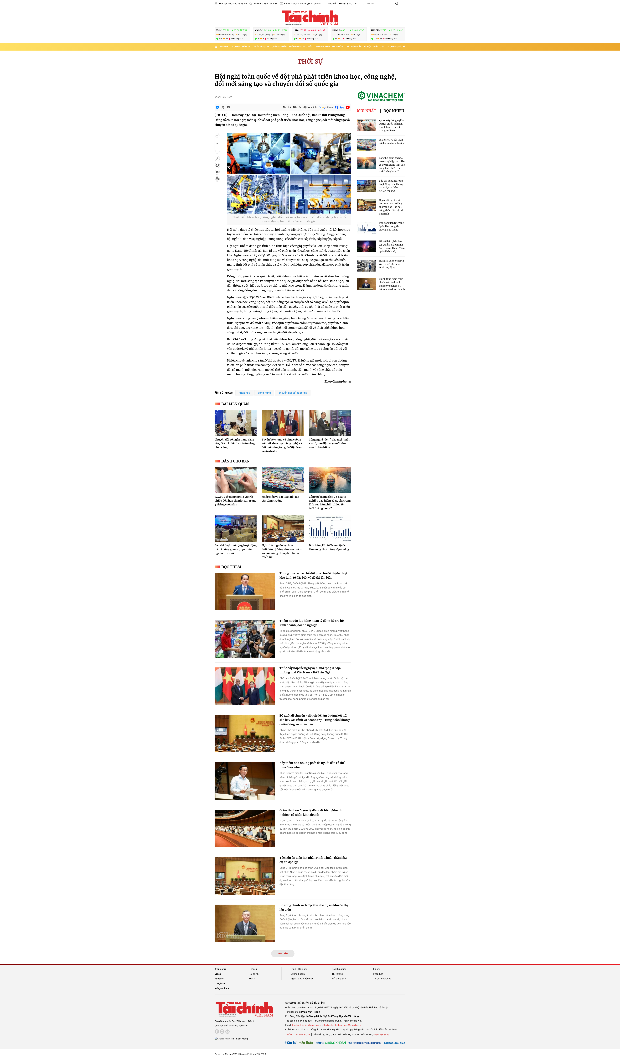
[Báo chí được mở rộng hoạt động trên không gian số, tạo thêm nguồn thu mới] (236, 528)
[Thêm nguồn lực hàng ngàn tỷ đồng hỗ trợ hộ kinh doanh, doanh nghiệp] (245, 639)
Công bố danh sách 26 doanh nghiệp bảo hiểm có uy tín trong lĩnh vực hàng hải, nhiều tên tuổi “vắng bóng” (392, 165)
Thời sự (224, 46)
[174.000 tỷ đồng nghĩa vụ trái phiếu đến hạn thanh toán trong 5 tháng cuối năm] (236, 480)
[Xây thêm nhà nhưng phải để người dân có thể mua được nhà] (245, 781)
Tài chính (235, 46)
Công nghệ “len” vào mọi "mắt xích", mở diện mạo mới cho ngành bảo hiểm (329, 443)
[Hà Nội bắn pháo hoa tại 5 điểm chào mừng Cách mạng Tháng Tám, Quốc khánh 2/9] (366, 246)
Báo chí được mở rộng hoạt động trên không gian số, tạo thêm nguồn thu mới (236, 549)
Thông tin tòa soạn (297, 1034)
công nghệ (264, 392)
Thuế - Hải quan (260, 46)
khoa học (244, 392)
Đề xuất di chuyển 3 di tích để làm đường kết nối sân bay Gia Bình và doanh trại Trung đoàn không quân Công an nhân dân (314, 720)
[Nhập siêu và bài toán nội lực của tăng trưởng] (283, 480)
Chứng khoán (279, 46)
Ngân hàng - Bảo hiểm (300, 46)
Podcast (219, 978)
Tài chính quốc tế (395, 46)
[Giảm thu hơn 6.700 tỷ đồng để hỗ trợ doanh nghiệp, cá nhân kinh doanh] (245, 828)
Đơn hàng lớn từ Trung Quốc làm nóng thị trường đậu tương (391, 226)
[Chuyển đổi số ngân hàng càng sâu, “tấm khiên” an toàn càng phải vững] (236, 423)
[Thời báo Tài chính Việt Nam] (310, 17)
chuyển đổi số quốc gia (293, 392)
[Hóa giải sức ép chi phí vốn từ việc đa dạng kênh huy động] (366, 266)
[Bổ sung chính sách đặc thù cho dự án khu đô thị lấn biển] (245, 923)
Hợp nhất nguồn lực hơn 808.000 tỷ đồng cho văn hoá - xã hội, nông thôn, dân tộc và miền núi (391, 207)
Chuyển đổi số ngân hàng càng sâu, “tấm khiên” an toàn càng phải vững (235, 443)
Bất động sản (354, 46)
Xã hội (367, 46)
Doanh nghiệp (322, 46)
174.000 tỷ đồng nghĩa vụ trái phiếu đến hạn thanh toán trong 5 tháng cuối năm (235, 500)
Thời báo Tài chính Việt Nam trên (300, 107)
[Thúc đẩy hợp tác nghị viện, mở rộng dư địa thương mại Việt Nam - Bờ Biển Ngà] (245, 686)
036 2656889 (381, 1034)
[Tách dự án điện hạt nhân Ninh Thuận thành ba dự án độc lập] (245, 876)
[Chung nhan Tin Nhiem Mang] (231, 1038)
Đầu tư (246, 46)
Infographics (222, 988)
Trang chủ (220, 969)
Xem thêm (283, 953)
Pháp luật (378, 46)
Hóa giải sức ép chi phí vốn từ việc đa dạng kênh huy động (391, 264)
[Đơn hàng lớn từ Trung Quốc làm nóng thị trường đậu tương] (330, 528)
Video (218, 973)
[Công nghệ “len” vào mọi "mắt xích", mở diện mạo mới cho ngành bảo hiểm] (330, 423)
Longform (220, 983)
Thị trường (338, 46)
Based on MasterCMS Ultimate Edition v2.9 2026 (240, 1054)
